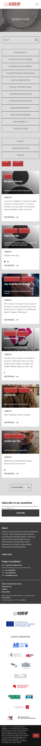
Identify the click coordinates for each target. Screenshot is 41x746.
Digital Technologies (20, 87)
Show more (17, 487)
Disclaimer (6, 592)
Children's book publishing (20, 73)
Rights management (20, 115)
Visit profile (9, 217)
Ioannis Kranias (11, 338)
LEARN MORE (7, 554)
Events (20, 141)
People (20, 155)
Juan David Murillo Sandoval (17, 284)
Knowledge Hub (20, 148)
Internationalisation (20, 94)
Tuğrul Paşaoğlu (11, 235)
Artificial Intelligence (20, 59)
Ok (36, 736)
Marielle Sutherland (13, 181)
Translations (20, 129)
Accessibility (20, 52)
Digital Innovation (20, 80)
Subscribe (20, 513)
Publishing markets (20, 108)
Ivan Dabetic (10, 395)
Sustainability (20, 122)
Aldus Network (6, 597)
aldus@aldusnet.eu (12, 575)
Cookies (4, 589)
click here (19, 737)
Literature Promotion (20, 101)
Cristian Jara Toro (12, 441)
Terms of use (6, 586)
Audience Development (20, 66)
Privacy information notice (12, 584)
